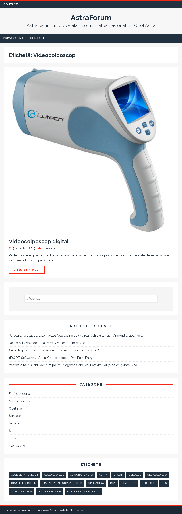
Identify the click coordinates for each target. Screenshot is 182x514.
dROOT (118, 474)
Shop (12, 430)
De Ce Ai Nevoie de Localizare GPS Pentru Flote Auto (47, 343)
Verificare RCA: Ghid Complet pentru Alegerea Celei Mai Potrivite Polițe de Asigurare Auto (73, 365)
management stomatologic (62, 483)
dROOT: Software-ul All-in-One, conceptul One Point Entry (51, 358)
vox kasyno (17, 445)
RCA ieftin (129, 483)
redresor (148, 483)
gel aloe (135, 474)
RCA (112, 483)
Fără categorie (19, 393)
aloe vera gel (54, 474)
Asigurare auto (81, 474)
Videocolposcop (49, 491)
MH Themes (76, 510)
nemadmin (49, 248)
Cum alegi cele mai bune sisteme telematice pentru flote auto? (54, 350)
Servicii (14, 423)
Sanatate (15, 416)
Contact (10, 4)
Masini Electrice (20, 401)
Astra (103, 474)
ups (164, 483)
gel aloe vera (157, 474)
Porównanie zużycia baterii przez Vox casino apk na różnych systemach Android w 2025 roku (76, 335)
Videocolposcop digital (39, 241)
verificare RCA (21, 491)
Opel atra (15, 408)
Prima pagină (13, 38)
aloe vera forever (24, 474)
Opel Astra (96, 483)
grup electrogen (23, 483)
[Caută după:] (91, 299)
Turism (14, 438)
